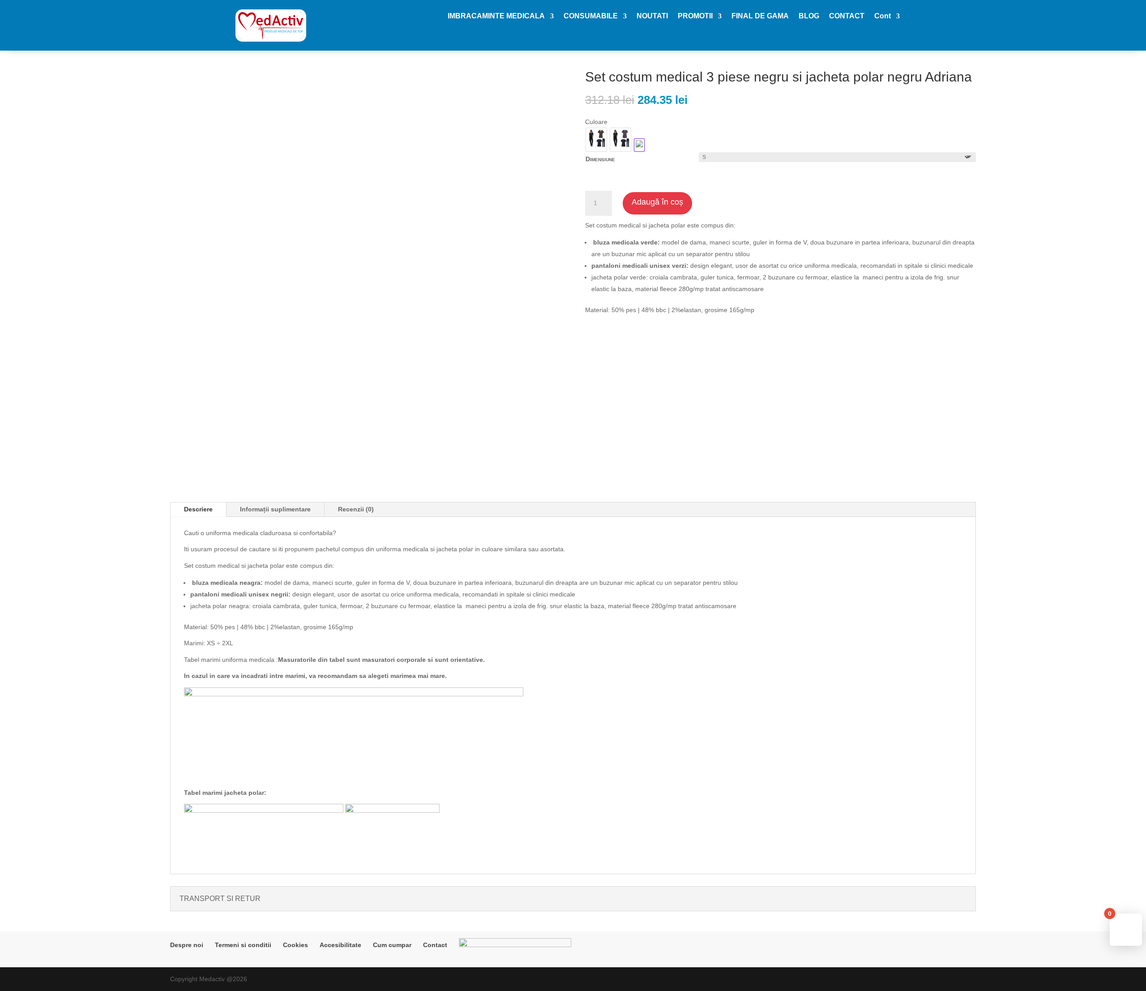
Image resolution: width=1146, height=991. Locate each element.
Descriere (198, 509)
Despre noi (186, 944)
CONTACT (846, 16)
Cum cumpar (392, 944)
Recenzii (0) (356, 509)
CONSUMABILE (591, 16)
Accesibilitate (340, 944)
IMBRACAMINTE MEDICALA (496, 16)
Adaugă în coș (657, 201)
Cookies (295, 944)
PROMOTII (695, 16)
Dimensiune (600, 159)
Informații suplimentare (275, 509)
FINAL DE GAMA (760, 16)
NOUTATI (652, 16)
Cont (882, 16)
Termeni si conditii (243, 944)
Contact (435, 944)
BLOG (809, 16)
